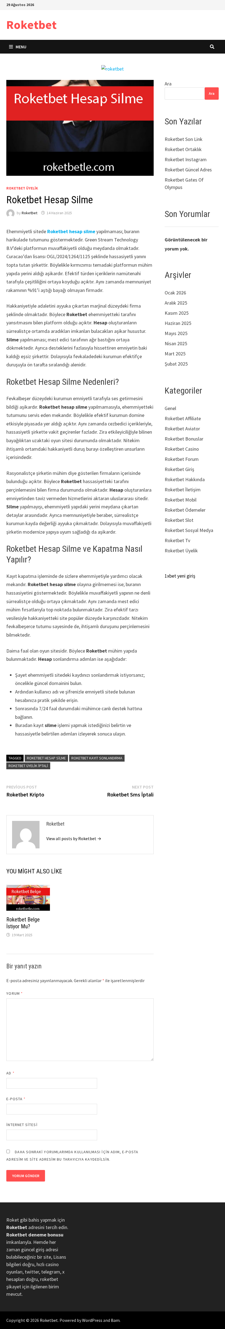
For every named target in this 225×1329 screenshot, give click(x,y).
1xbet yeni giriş (180, 576)
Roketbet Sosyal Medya (189, 530)
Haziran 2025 (178, 323)
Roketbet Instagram (186, 159)
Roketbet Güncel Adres (188, 169)
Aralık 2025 (176, 303)
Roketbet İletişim (183, 489)
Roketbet (31, 24)
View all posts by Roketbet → (73, 838)
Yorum (14, 993)
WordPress (92, 1320)
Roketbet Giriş (179, 469)
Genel (170, 408)
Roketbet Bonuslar (184, 439)
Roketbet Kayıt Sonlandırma (96, 758)
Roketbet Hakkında (185, 479)
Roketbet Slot (179, 520)
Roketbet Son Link (184, 139)
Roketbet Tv (177, 540)
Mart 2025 (175, 353)
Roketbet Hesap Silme (46, 758)
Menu (21, 46)
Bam (115, 1320)
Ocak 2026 (175, 292)
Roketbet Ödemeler (185, 510)
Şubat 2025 (176, 364)
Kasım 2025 (177, 313)
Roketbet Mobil (180, 500)
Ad (10, 1073)
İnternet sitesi (21, 1124)
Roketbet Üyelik (22, 188)
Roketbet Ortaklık (183, 149)
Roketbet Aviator (182, 428)
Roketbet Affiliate (183, 418)
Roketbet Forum (182, 459)
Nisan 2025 (176, 343)
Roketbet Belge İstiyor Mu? (23, 923)
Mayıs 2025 (176, 333)
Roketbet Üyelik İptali (28, 765)
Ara (168, 83)
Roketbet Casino (182, 449)
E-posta (16, 1098)
